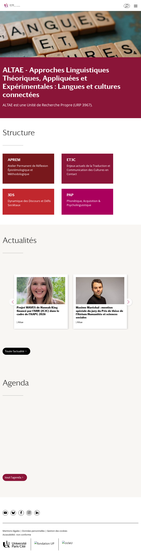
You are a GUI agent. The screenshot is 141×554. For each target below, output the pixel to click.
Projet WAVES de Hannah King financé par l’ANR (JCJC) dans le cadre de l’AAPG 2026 (38, 311)
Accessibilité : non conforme (17, 534)
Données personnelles (33, 530)
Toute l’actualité (14, 351)
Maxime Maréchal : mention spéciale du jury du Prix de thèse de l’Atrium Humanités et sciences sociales (99, 312)
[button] (12, 302)
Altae (20, 322)
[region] (70, 302)
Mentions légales (11, 530)
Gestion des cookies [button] (57, 530)
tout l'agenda (13, 477)
